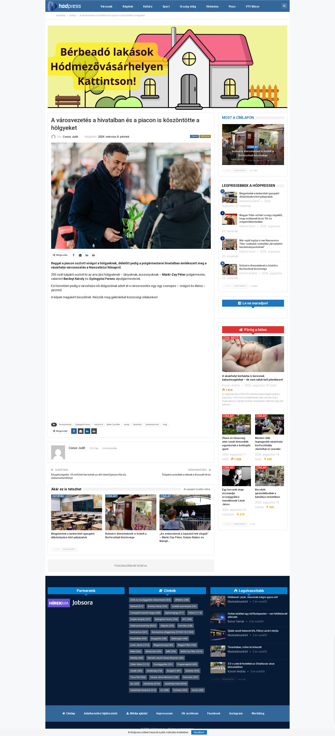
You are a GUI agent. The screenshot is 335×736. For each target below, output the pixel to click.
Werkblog (258, 713)
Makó (135, 651)
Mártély (136, 658)
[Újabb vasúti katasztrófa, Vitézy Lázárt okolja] (217, 634)
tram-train (190, 677)
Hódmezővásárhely (143, 625)
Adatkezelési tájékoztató (100, 713)
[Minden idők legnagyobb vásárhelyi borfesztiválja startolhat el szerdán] (269, 424)
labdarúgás (179, 638)
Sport (166, 6)
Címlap (194, 136)
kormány (185, 625)
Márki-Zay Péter (113, 425)
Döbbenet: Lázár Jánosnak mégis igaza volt (253, 597)
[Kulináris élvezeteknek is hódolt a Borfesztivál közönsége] (130, 512)
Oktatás (58, 496)
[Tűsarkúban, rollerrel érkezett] (217, 651)
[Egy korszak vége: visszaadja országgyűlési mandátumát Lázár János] (236, 476)
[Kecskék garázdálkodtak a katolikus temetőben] (269, 476)
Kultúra (147, 6)
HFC (187, 619)
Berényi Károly (65, 425)
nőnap (126, 425)
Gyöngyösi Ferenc (82, 425)
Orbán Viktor (139, 664)
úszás (197, 690)
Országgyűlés (163, 664)
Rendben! (199, 732)
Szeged (174, 671)
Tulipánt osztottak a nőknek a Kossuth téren (186, 474)
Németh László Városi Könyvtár (166, 658)
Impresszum (164, 713)
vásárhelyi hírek (152, 425)
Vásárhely (137, 425)
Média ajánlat (138, 713)
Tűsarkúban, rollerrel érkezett (245, 647)
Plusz (232, 6)
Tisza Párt (138, 677)
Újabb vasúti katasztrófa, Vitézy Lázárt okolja (253, 630)
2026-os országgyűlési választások (150, 600)
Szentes (192, 671)
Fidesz (195, 613)
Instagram (236, 713)
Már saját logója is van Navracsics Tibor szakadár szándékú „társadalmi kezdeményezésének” (260, 243)
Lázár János (139, 645)
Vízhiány (180, 690)
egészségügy (174, 613)
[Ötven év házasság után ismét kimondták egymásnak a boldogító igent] (236, 424)
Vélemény (212, 6)
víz (164, 690)
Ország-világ (188, 6)
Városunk (107, 6)
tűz (134, 684)
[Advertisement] (32, 52)
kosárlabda (138, 638)
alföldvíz (182, 600)
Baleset (136, 606)
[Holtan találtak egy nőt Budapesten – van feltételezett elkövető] (217, 617)
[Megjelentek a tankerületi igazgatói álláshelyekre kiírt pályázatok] (76, 512)
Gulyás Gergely (140, 619)
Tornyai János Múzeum (164, 677)
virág (165, 425)
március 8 (98, 425)
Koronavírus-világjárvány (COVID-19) (172, 632)
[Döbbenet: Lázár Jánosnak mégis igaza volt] (217, 601)
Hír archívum (190, 713)
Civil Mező (231, 337)
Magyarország (163, 645)
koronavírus (138, 632)
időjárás (167, 625)
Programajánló (187, 664)
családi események (184, 606)
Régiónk (128, 6)
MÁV (171, 651)
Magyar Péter (187, 645)
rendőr (136, 671)
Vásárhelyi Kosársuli (143, 690)
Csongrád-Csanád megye (145, 613)
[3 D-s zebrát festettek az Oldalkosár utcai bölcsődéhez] (217, 667)
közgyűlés (159, 638)
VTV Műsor (253, 6)
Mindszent (154, 651)
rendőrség (154, 671)
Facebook (213, 713)
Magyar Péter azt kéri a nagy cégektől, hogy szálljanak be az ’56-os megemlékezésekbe (260, 218)
